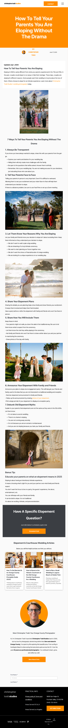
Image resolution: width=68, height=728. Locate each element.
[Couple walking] (14, 560)
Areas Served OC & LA (32, 704)
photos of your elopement (40, 398)
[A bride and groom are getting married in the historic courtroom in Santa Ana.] (34, 560)
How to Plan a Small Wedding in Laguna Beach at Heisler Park (53, 573)
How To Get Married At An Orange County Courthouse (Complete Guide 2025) (14, 575)
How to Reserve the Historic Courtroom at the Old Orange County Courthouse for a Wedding (33, 575)
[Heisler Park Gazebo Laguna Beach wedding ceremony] (54, 560)
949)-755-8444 (52, 702)
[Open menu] (62, 3)
